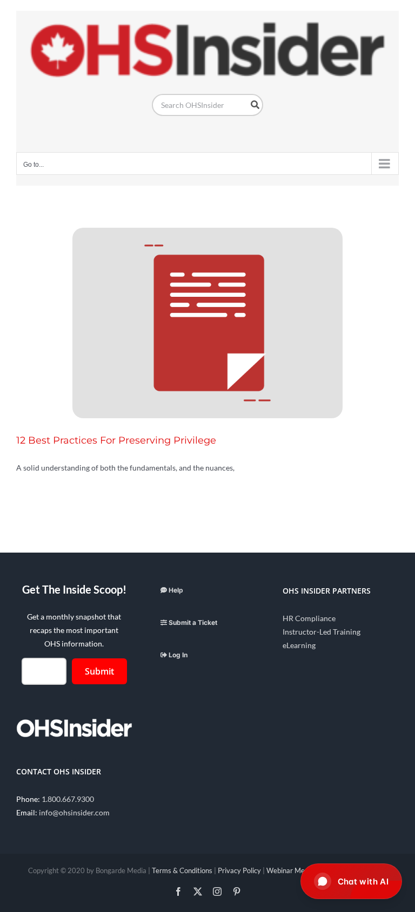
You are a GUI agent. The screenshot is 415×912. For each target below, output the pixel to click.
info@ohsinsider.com (74, 812)
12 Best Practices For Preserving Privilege (116, 440)
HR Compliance (309, 618)
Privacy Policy (239, 870)
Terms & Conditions (182, 870)
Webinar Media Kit (295, 870)
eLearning (299, 645)
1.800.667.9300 (68, 799)
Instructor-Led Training (321, 631)
